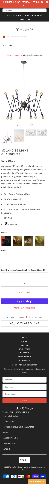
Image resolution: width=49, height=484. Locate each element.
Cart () (37, 15)
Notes (4, 250)
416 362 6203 (14, 15)
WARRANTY (24, 353)
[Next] (31, 124)
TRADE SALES (24, 349)
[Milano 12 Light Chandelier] (24, 91)
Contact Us (38, 482)
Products (17, 55)
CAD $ (23, 460)
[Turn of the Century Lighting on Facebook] (17, 30)
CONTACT (24, 342)
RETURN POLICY (24, 357)
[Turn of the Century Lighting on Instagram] (27, 30)
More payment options (24, 308)
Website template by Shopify (33, 468)
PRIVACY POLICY (24, 360)
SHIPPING (24, 345)
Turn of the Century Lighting (19, 467)
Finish (4, 233)
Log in (26, 15)
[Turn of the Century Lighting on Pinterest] (22, 30)
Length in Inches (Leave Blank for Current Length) (23, 270)
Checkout (24, 19)
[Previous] (18, 124)
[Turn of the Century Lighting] (24, 37)
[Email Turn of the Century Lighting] (31, 30)
